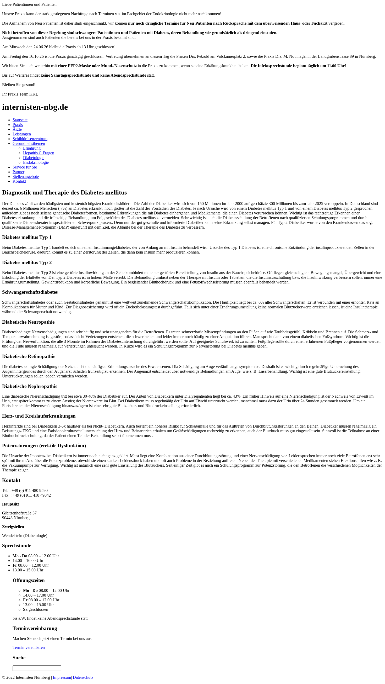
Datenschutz (83, 677)
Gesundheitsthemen (29, 143)
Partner (18, 172)
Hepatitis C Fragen (38, 153)
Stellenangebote (26, 176)
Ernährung (32, 148)
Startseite (20, 120)
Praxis (18, 124)
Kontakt (19, 181)
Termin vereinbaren (29, 647)
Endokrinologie (36, 162)
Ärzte (17, 129)
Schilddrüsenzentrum (30, 138)
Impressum (62, 677)
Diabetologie (33, 157)
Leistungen (22, 134)
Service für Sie (25, 167)
